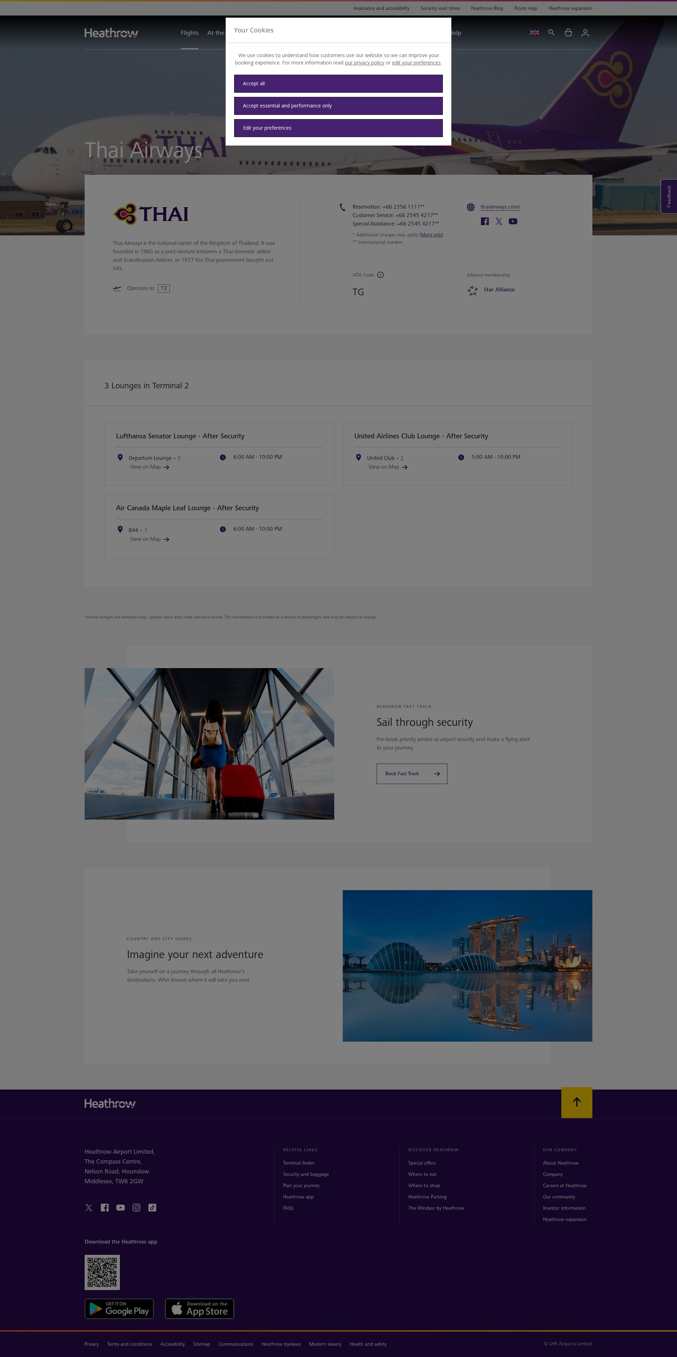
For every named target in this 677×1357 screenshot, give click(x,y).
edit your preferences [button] (416, 62)
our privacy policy (364, 62)
